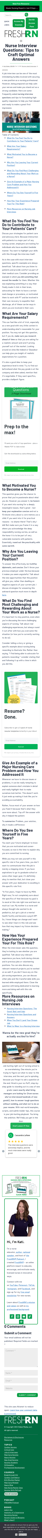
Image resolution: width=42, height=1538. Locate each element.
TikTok (31, 1285)
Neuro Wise (8, 1485)
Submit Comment (27, 1395)
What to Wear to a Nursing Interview (23, 1026)
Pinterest (23, 1285)
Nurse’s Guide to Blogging (14, 1517)
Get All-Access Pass (32, 23)
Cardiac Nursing (10, 1447)
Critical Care (9, 1450)
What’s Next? (9, 1520)
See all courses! (11, 1493)
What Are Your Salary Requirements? (16, 147)
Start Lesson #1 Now (21, 1125)
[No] (39, 1530)
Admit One (8, 1510)
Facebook (26, 1288)
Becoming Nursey (11, 1515)
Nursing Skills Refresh (12, 1490)
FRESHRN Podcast (11, 1502)
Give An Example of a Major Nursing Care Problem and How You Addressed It (23, 184)
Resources (8, 1440)
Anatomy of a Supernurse (14, 1512)
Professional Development (14, 1467)
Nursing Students (11, 1462)
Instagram (12, 1288)
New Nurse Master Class (13, 1487)
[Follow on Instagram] (18, 1316)
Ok (16, 1535)
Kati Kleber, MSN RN (9, 66)
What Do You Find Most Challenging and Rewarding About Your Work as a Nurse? (23, 173)
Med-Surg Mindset (11, 1482)
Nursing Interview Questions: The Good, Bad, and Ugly (22, 1010)
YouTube (14, 1285)
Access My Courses (18, 23)
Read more (23, 1535)
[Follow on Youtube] (24, 1316)
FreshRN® (19, 1262)
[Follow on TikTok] (30, 1316)
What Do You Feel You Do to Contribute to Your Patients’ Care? (23, 139)
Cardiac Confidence (11, 1477)
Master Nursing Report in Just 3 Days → (22, 8)
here (4, 594)
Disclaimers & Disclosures (14, 1437)
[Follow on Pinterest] (21, 1322)
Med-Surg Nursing (11, 1455)
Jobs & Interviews (11, 1452)
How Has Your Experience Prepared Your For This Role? (23, 202)
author (19, 1252)
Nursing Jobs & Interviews (29, 66)
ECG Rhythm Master (12, 1480)
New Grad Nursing (11, 1460)
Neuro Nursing (9, 1457)
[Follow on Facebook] (12, 1316)
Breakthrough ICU (11, 1475)
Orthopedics (9, 1465)
